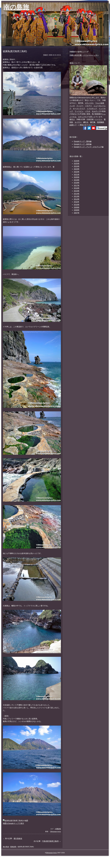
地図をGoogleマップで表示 (13, 823)
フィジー (79, 106)
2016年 (76, 188)
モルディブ (96, 111)
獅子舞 (92, 122)
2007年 (76, 213)
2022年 (76, 172)
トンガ (72, 106)
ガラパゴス (89, 103)
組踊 (71, 125)
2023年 (76, 169)
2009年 (76, 207)
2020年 (76, 177)
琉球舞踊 (100, 122)
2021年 (76, 174)
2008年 (76, 210)
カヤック (81, 117)
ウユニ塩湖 (99, 103)
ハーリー (98, 119)
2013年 (76, 196)
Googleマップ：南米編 (82, 144)
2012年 (76, 199)
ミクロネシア (92, 108)
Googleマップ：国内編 (82, 141)
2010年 (76, 205)
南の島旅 (16, 7)
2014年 (76, 194)
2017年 (76, 185)
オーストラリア (79, 108)
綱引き (85, 122)
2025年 (76, 163)
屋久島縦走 (18, 838)
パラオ (87, 111)
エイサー (78, 122)
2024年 (76, 166)
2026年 (76, 161)
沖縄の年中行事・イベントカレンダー (84, 55)
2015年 (76, 191)
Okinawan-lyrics (51, 853)
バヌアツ (88, 106)
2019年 (76, 180)
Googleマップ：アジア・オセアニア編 (88, 147)
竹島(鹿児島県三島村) (50, 841)
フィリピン (79, 111)
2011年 (76, 202)
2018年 (76, 183)
